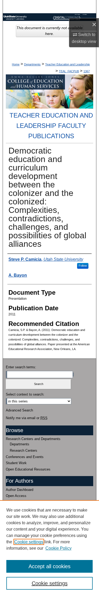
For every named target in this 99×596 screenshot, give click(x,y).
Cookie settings (28, 542)
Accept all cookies (49, 566)
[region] (49, 548)
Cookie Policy (58, 548)
